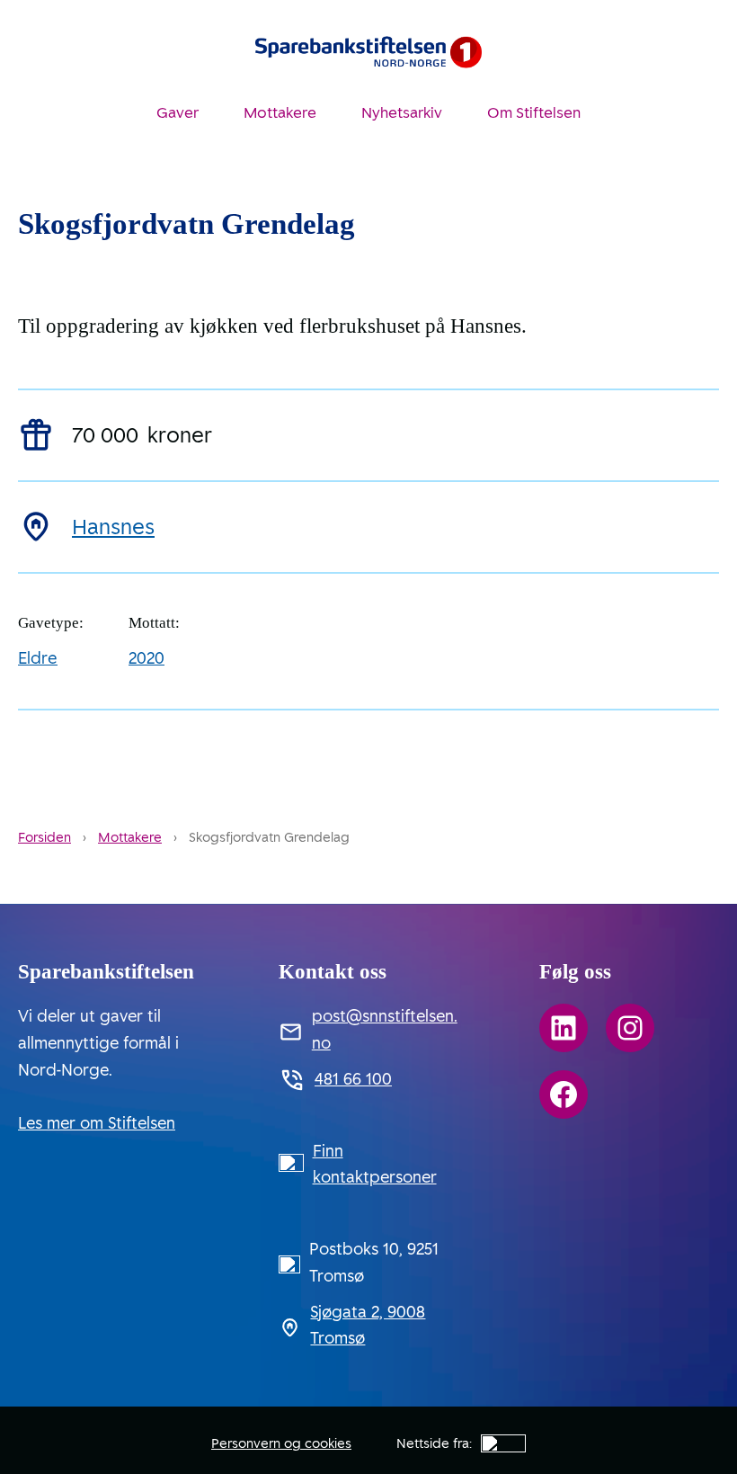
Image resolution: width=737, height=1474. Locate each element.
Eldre (38, 658)
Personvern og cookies (281, 1444)
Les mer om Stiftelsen (96, 1123)
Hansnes (113, 527)
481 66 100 (353, 1079)
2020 (146, 658)
